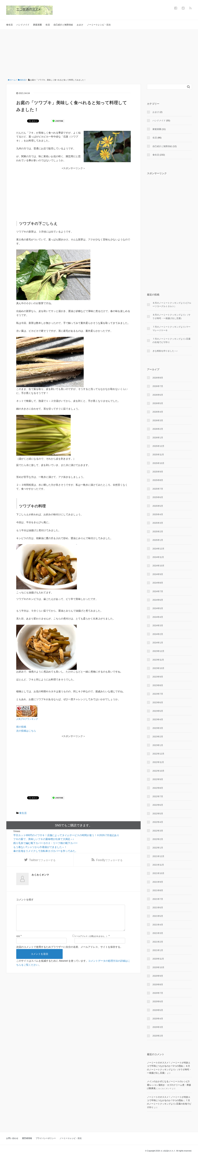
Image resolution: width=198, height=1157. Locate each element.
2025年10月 (158, 463)
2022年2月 (158, 839)
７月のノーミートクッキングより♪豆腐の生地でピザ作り (171, 340)
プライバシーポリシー (46, 1138)
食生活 (9, 24)
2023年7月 (158, 694)
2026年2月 (158, 429)
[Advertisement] (99, 52)
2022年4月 (158, 822)
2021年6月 (158, 907)
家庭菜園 (37, 24)
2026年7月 (158, 386)
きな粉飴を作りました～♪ (165, 351)
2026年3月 (158, 420)
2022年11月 (158, 762)
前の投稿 (21, 726)
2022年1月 (158, 847)
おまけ (80, 24)
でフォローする (42, 860)
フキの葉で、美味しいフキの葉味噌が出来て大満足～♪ (43, 839)
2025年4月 (158, 514)
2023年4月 (158, 719)
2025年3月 (158, 523)
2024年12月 (158, 548)
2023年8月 (158, 685)
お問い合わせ (12, 1138)
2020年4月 (158, 1018)
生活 (47, 24)
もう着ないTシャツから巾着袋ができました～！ (40, 847)
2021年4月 (158, 924)
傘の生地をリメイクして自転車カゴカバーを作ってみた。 (45, 851)
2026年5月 (158, 403)
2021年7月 (158, 899)
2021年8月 (158, 890)
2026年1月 (158, 437)
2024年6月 (158, 600)
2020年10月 (158, 967)
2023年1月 (158, 745)
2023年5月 (158, 711)
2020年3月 (158, 1027)
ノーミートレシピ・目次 (99, 24)
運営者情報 (27, 1138)
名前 (18, 936)
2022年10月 (158, 771)
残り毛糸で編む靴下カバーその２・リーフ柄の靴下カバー (45, 843)
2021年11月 (158, 865)
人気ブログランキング (27, 719)
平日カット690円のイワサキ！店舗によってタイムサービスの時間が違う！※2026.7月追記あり (66, 835)
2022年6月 (158, 805)
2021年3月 (158, 933)
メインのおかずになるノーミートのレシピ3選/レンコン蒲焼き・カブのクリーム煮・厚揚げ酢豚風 (169, 1085)
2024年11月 (158, 557)
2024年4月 (158, 617)
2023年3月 (158, 728)
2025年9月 (158, 471)
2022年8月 (158, 788)
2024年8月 (158, 583)
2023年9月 (158, 676)
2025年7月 (158, 489)
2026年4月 (158, 412)
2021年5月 (158, 916)
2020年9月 (158, 976)
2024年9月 (158, 574)
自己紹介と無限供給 (63, 24)
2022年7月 (158, 796)
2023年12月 (158, 651)
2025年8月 (158, 480)
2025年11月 (158, 454)
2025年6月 (158, 497)
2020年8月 (158, 984)
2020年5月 (158, 1010)
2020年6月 (158, 1001)
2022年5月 (158, 813)
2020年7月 (158, 993)
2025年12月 (158, 446)
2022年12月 (158, 753)
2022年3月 (158, 830)
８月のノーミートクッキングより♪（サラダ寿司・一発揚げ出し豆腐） (171, 316)
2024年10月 (158, 565)
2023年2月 (158, 736)
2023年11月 (158, 659)
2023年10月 (158, 668)
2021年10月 (158, 873)
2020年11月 (158, 959)
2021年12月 (158, 856)
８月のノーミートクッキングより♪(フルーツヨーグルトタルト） (172, 304)
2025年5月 (158, 506)
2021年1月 (158, 950)
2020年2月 (158, 1035)
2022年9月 (158, 779)
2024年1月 (158, 642)
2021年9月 (158, 882)
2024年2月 (158, 634)
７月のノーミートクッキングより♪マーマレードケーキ (171, 328)
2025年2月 (158, 531)
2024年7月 (158, 591)
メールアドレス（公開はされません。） (91, 936)
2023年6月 (158, 702)
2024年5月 (158, 608)
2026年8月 (158, 377)
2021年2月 (158, 942)
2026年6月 (158, 395)
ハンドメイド (22, 24)
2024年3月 (158, 625)
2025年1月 (158, 540)
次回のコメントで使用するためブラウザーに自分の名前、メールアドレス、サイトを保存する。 (69, 947)
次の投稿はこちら (26, 730)
